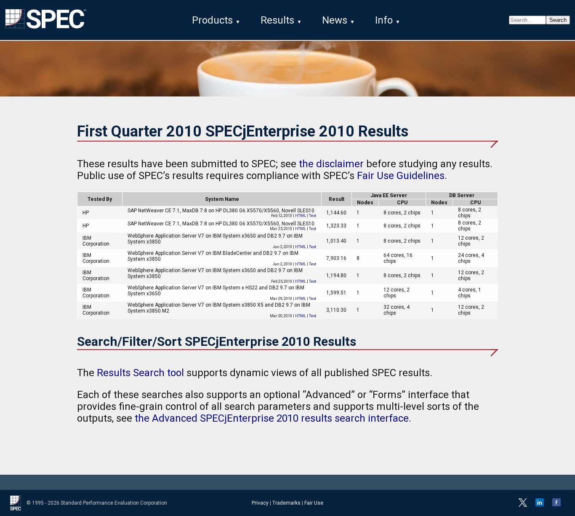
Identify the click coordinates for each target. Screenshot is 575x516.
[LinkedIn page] (539, 505)
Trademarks (286, 503)
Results (277, 20)
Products (212, 20)
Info (384, 20)
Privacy (260, 503)
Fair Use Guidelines (401, 176)
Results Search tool (140, 373)
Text (312, 216)
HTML (300, 216)
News (334, 20)
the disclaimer (331, 164)
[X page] (523, 505)
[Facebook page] (556, 505)
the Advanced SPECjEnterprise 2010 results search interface (272, 418)
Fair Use (313, 503)
